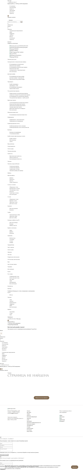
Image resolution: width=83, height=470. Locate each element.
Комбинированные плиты (14, 123)
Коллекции (12, 38)
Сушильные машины (14, 166)
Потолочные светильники (14, 259)
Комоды (11, 224)
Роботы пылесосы (14, 157)
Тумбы (9, 212)
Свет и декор (11, 247)
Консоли (12, 191)
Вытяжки (10, 129)
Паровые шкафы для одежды (16, 170)
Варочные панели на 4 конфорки (17, 108)
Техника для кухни (12, 59)
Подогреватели (11, 146)
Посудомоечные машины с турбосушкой (19, 97)
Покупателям (13, 7)
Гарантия (29, 418)
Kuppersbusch (13, 302)
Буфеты (11, 231)
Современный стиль (14, 276)
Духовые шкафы (11, 74)
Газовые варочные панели (16, 107)
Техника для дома (12, 151)
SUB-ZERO (12, 311)
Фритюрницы (13, 140)
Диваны (11, 177)
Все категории (13, 71)
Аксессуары (10, 148)
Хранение (10, 235)
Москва (9, 0)
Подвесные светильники (13, 257)
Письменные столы (14, 190)
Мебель (9, 173)
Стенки (11, 241)
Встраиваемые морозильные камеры (18, 67)
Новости (12, 9)
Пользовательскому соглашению (13, 468)
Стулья (9, 196)
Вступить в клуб (4, 455)
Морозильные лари (14, 68)
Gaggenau (12, 33)
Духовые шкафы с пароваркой (17, 77)
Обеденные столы (14, 187)
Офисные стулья (13, 202)
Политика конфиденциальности (34, 422)
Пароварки (10, 81)
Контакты (12, 12)
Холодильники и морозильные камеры (17, 61)
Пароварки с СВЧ (14, 85)
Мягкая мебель (11, 175)
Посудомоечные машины (13, 91)
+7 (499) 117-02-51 (16, 412)
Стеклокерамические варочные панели (19, 102)
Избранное (10, 24)
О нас (28, 419)
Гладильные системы (14, 169)
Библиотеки (12, 238)
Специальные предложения (16, 30)
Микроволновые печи (13, 112)
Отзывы (28, 427)
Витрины (12, 233)
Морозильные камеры (15, 65)
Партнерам (12, 10)
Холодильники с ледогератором (17, 70)
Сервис (28, 413)
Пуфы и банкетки (14, 182)
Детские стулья (13, 203)
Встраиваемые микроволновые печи (18, 114)
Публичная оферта (31, 424)
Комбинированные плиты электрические (19, 127)
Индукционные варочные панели (17, 104)
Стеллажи (12, 239)
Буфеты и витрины (12, 227)
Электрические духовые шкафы (17, 79)
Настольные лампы (12, 264)
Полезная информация (32, 416)
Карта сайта (29, 431)
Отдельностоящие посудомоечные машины (20, 94)
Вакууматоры (11, 143)
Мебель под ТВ (13, 225)
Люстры (9, 254)
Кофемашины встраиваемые (16, 121)
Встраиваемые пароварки (16, 87)
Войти (9, 26)
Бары (11, 230)
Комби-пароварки (14, 84)
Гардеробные (11, 244)
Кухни (9, 271)
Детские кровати (14, 208)
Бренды (9, 288)
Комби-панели (13, 138)
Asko (11, 299)
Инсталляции (11, 269)
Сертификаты (30, 425)
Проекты (12, 13)
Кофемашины (11, 117)
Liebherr (11, 35)
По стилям (10, 274)
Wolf (11, 314)
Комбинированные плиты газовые (18, 126)
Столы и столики (12, 184)
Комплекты (10, 286)
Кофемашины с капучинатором (17, 119)
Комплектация (30, 428)
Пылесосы (10, 153)
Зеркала (10, 252)
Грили (11, 141)
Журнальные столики (15, 188)
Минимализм (13, 282)
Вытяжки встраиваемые (15, 132)
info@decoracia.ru (14, 413)
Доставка (29, 412)
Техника (9, 161)
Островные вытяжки (14, 133)
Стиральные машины (14, 167)
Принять (74, 467)
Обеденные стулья (14, 199)
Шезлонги (12, 179)
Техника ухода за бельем (13, 163)
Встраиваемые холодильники (17, 64)
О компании (12, 6)
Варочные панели (12, 100)
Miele (11, 32)
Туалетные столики (14, 193)
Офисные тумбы (13, 216)
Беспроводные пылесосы (16, 159)
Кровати (10, 206)
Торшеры (10, 266)
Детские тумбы (13, 217)
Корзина (10, 28)
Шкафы (11, 242)
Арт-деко (12, 279)
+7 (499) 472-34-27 (12, 2)
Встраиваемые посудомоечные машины (19, 96)
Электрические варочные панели (17, 105)
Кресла (11, 180)
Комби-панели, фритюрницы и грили (16, 136)
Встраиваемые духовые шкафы (17, 76)
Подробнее (34, 329)
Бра (8, 261)
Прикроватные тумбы (15, 214)
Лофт (11, 280)
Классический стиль (14, 277)
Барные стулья (13, 200)
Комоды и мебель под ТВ (13, 220)
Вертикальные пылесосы (15, 156)
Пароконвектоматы (14, 88)
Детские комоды (13, 222)
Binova (11, 36)
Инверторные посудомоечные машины (19, 93)
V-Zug (11, 313)
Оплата (28, 411)
